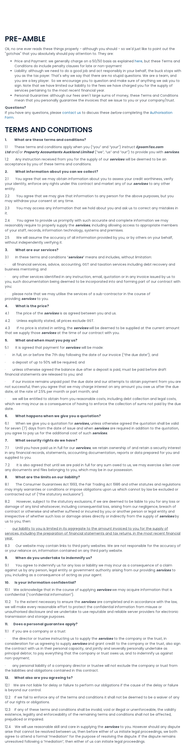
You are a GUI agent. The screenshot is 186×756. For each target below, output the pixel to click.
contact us (71, 112)
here (138, 61)
